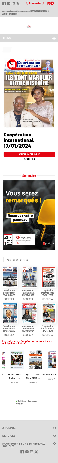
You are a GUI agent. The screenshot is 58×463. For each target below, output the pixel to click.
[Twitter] (18, 5)
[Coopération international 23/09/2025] (10, 277)
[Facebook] (4, 5)
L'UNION (5, 14)
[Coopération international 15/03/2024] (29, 313)
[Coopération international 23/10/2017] (48, 277)
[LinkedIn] (13, 5)
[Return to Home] (7, 49)
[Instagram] (9, 5)
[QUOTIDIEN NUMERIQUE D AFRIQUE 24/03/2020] (36, 359)
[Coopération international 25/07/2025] (29, 277)
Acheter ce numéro (29, 154)
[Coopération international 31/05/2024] (10, 313)
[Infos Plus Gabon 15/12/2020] (17, 359)
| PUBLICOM (13, 14)
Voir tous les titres (17, 259)
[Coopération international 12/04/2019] (48, 313)
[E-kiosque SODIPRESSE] (29, 26)
